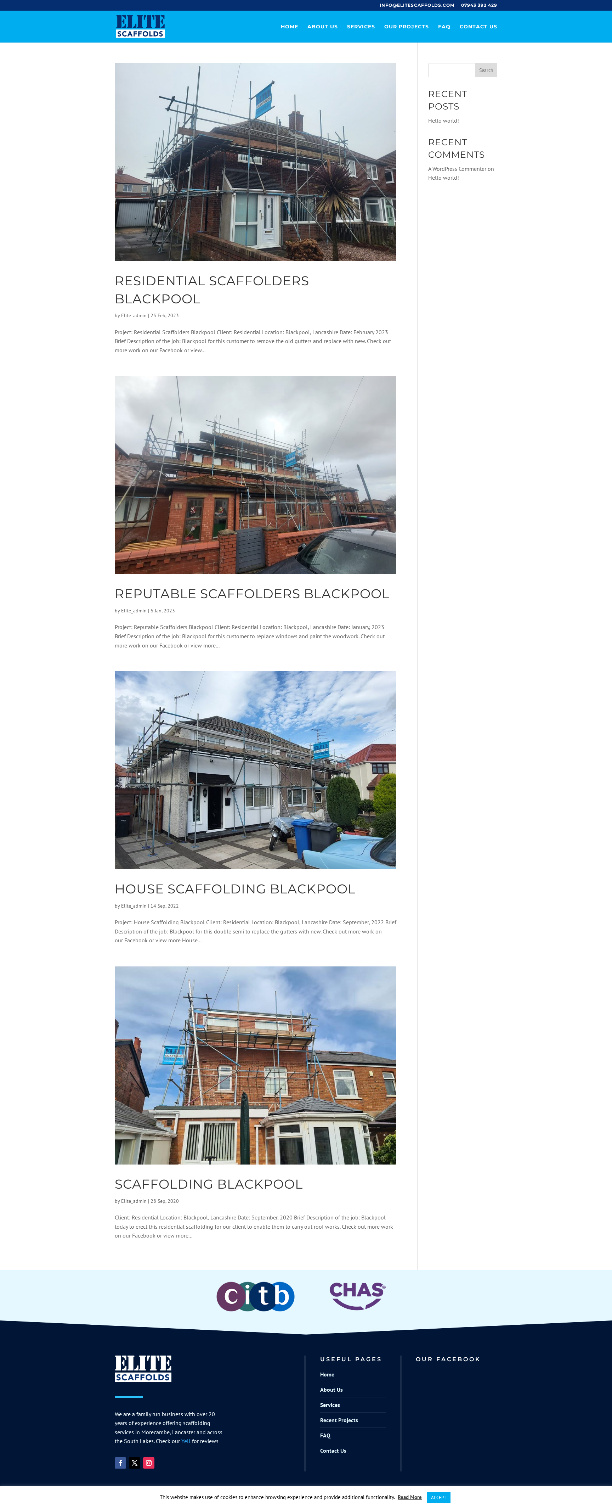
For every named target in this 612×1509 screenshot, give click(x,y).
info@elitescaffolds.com (417, 5)
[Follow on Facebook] (120, 1463)
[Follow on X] (134, 1463)
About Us (322, 27)
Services (361, 27)
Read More (410, 1497)
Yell (186, 1441)
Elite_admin (134, 315)
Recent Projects (339, 1420)
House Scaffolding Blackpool (235, 889)
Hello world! (443, 120)
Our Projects (406, 27)
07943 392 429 (479, 5)
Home (289, 27)
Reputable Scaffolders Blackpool (252, 593)
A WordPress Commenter (457, 168)
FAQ (444, 27)
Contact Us (478, 27)
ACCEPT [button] (438, 1497)
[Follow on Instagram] (148, 1463)
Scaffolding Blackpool (209, 1184)
